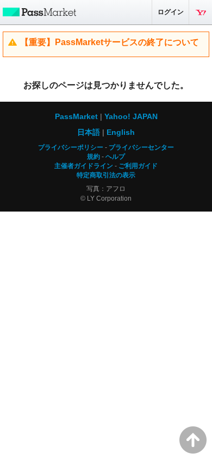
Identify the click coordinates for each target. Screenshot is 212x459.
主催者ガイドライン (83, 166)
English (121, 132)
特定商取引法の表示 (106, 175)
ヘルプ (115, 156)
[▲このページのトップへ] (193, 440)
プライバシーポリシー (70, 147)
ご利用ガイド (138, 166)
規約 (93, 156)
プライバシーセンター (141, 147)
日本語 (88, 132)
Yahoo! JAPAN (200, 12)
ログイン (171, 12)
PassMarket (38, 11)
